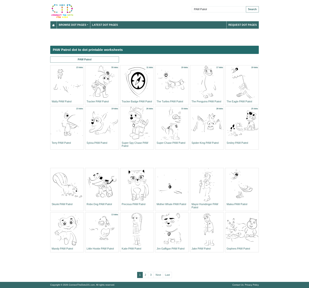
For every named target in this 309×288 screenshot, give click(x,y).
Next (158, 275)
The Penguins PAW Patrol (206, 101)
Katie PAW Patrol (131, 248)
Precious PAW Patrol (133, 204)
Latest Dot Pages (105, 25)
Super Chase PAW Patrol (171, 143)
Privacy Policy (252, 284)
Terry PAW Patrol (61, 143)
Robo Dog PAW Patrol (99, 204)
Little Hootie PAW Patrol (100, 248)
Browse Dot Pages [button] (72, 25)
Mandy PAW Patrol (62, 248)
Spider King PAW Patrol (205, 143)
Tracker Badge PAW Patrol (137, 101)
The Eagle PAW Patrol (239, 101)
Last (167, 275)
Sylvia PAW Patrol (97, 143)
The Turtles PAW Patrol (170, 101)
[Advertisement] (146, 37)
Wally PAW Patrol (62, 101)
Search (252, 9)
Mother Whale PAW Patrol (171, 204)
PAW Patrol (84, 59)
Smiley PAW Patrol (237, 143)
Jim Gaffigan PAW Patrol (171, 248)
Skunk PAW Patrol (62, 204)
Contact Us (238, 284)
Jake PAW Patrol (201, 248)
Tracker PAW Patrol (98, 101)
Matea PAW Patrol (237, 204)
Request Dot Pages (242, 25)
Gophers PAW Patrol (238, 248)
